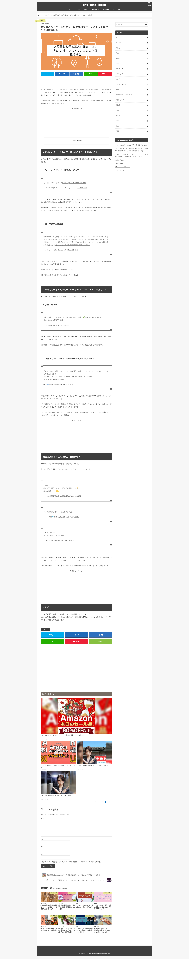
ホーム (71, 9)
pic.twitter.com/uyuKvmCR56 (54, 379)
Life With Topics (94, 4)
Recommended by (99, 802)
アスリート (119, 48)
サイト (43, 854)
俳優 (117, 89)
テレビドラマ (46, 629)
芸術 (117, 131)
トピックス (119, 74)
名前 (42, 839)
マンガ (118, 79)
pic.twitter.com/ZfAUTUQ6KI (53, 320)
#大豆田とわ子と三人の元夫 (82, 376)
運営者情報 (106, 9)
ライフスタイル (121, 84)
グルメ (118, 58)
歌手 (117, 120)
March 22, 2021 (70, 540)
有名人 (118, 115)
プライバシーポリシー (82, 9)
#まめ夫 (65, 183)
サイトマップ (116, 9)
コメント (43, 819)
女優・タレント (121, 100)
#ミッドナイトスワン (62, 245)
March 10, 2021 (75, 496)
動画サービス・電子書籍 (124, 94)
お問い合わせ (95, 9)
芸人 (117, 126)
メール (43, 846)
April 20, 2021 (64, 325)
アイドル (119, 42)
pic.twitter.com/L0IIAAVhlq (77, 183)
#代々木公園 (96, 317)
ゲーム (118, 63)
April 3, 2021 (74, 517)
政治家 (118, 105)
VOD (117, 37)
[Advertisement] (76, 123)
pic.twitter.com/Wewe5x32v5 (80, 245)
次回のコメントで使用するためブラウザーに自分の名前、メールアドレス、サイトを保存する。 (71, 862)
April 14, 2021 (82, 188)
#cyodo (89, 317)
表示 (80, 140)
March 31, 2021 (72, 250)
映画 (117, 110)
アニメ (118, 53)
